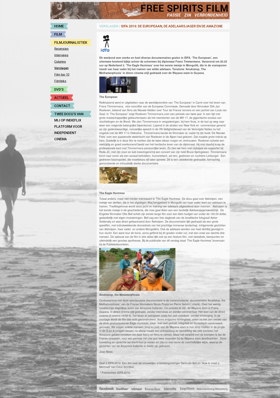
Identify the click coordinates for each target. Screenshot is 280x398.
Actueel (61, 98)
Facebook (106, 389)
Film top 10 (61, 74)
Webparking (221, 388)
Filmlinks (60, 81)
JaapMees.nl (187, 389)
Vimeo (136, 389)
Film (58, 34)
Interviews (61, 55)
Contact (62, 106)
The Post (152, 389)
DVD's (59, 89)
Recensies (61, 49)
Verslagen (61, 68)
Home (59, 26)
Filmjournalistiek (70, 42)
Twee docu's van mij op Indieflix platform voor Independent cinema (68, 114)
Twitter (122, 389)
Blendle (170, 389)
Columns (60, 61)
